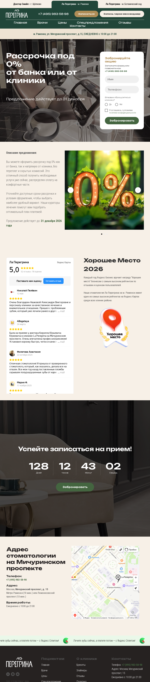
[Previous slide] (71, 190)
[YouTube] (17, 674)
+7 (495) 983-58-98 (53, 14)
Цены (62, 22)
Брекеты (81, 664)
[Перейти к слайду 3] (107, 234)
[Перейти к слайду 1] (101, 234)
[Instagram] (13, 674)
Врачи (42, 22)
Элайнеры (81, 670)
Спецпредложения (92, 22)
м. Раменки (75, 4)
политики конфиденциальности (122, 113)
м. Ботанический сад (124, 4)
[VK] (8, 674)
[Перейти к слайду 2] (104, 234)
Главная (20, 22)
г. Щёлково (27, 4)
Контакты (77, 25)
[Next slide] (138, 190)
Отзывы (125, 22)
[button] (86, 14)
